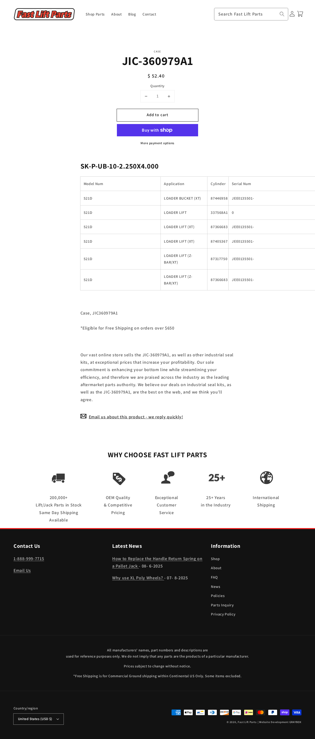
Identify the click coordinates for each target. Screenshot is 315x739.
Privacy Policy (223, 614)
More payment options (157, 143)
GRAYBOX (295, 722)
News (215, 586)
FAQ (214, 577)
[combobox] (251, 14)
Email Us (22, 570)
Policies (218, 595)
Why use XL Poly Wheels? (138, 578)
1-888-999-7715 (29, 558)
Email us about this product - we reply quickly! (136, 417)
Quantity (157, 85)
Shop (215, 558)
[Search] (282, 14)
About (216, 567)
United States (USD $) (35, 718)
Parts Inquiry (222, 604)
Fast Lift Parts (247, 722)
